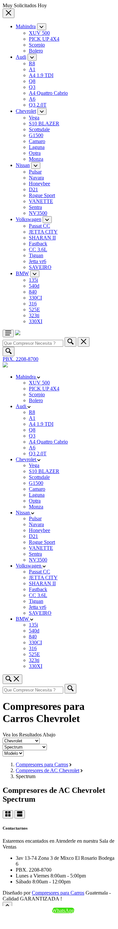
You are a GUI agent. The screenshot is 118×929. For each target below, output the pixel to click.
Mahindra (26, 26)
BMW (22, 273)
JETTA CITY (43, 232)
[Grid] (8, 814)
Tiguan (36, 255)
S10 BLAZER (44, 123)
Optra (35, 153)
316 (33, 303)
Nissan (23, 165)
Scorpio (37, 45)
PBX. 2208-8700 (20, 359)
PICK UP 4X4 (44, 39)
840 (33, 292)
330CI (35, 297)
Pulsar (35, 172)
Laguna (37, 147)
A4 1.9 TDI (41, 75)
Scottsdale (39, 129)
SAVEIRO (40, 267)
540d (34, 286)
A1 (32, 69)
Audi (21, 57)
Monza (36, 159)
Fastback (38, 243)
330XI (35, 321)
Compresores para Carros (42, 764)
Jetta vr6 (37, 261)
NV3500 (38, 213)
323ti (34, 315)
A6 (32, 99)
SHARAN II (42, 237)
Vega (34, 117)
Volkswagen (28, 219)
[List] (19, 814)
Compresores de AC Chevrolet (47, 770)
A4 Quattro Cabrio (48, 93)
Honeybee (39, 183)
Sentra (35, 207)
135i (33, 280)
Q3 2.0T (38, 105)
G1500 (36, 135)
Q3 (32, 87)
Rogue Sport (42, 195)
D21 (33, 189)
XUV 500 (39, 33)
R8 (32, 63)
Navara (36, 177)
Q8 (32, 81)
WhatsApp (63, 910)
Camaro (37, 141)
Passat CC (39, 226)
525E (34, 309)
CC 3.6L (38, 249)
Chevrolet (26, 111)
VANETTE (41, 201)
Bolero (36, 50)
